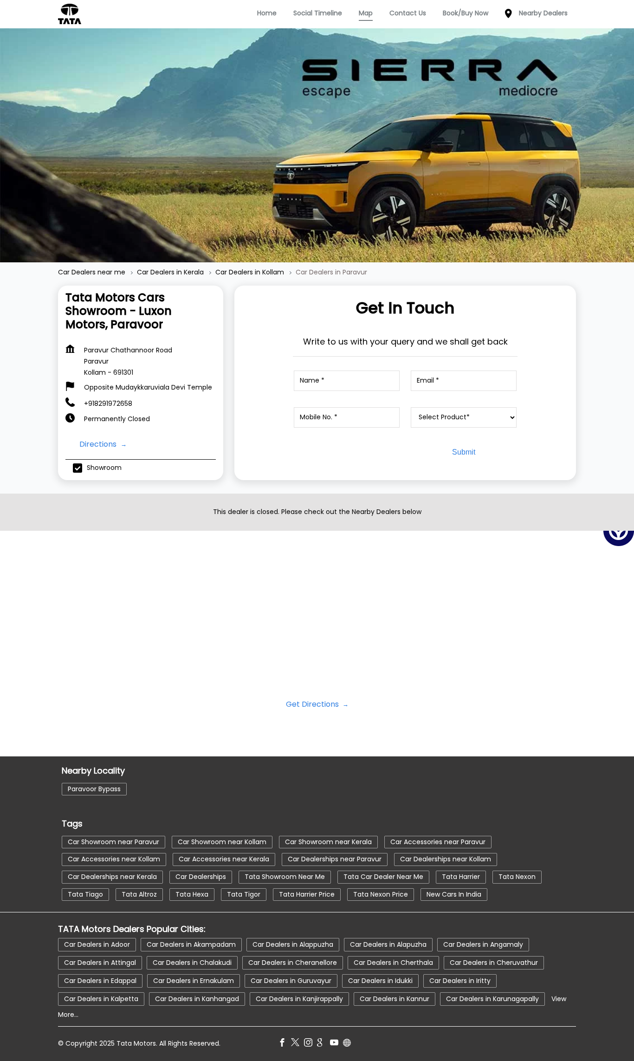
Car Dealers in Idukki (380, 980)
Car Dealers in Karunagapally (492, 998)
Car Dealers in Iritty (460, 980)
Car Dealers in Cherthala (393, 962)
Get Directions (313, 704)
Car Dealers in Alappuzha (292, 944)
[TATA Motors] (69, 14)
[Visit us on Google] (323, 1044)
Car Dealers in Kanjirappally (299, 998)
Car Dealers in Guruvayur (291, 980)
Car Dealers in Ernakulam (193, 980)
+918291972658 (108, 403)
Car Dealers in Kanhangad (197, 998)
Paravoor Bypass (94, 788)
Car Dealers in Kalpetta (101, 998)
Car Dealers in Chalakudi (192, 962)
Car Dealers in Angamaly (483, 944)
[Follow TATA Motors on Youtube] (336, 1044)
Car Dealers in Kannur (394, 998)
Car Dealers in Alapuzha (388, 944)
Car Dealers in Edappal (100, 980)
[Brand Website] (349, 1044)
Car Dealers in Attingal (100, 962)
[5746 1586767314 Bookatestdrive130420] (618, 530)
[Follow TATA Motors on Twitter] (297, 1044)
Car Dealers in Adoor (97, 944)
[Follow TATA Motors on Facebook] (284, 1044)
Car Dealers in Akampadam (191, 944)
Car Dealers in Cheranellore (292, 962)
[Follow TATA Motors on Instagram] (310, 1044)
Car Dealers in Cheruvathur (494, 962)
